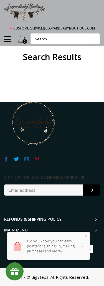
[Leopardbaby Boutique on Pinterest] (36, 159)
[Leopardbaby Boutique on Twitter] (16, 159)
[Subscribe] (91, 190)
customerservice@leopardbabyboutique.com (54, 28)
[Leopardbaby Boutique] (25, 12)
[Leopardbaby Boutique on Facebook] (6, 159)
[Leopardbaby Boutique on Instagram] (26, 159)
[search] (65, 38)
